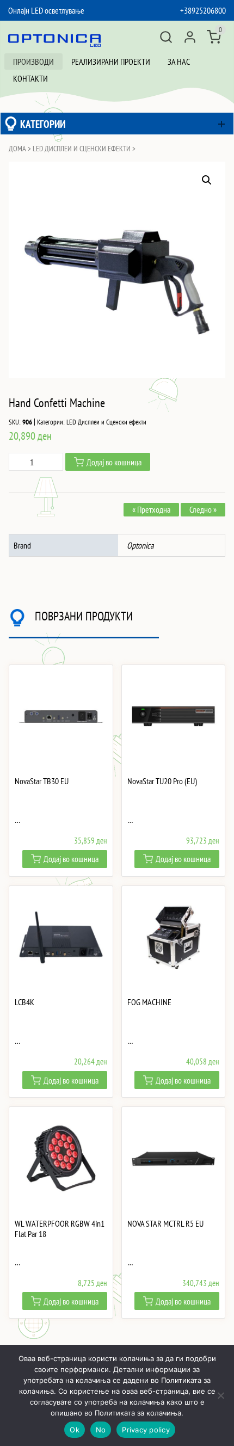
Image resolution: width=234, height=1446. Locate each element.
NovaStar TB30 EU (42, 781)
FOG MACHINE (149, 1002)
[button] (207, 180)
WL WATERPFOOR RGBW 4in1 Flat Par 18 (59, 1229)
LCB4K (24, 1002)
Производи (33, 61)
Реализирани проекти (110, 61)
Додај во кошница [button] (71, 858)
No (101, 1429)
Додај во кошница (114, 462)
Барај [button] (166, 37)
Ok (74, 1429)
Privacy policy (146, 1429)
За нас (179, 61)
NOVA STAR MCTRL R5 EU (165, 1224)
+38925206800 (203, 10)
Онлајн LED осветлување (46, 10)
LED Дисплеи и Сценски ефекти (82, 148)
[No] (220, 1395)
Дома (17, 148)
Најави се (190, 37)
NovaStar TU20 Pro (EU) (162, 781)
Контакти (30, 78)
